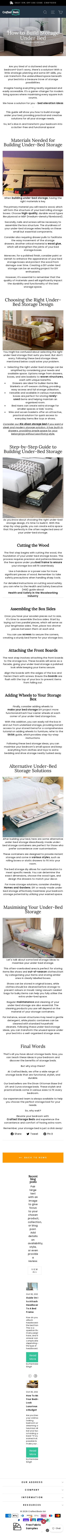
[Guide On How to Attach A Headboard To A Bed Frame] (33, 1286)
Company (32, 1489)
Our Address (32, 1482)
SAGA (11, 734)
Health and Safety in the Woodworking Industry (33, 594)
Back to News (35, 1157)
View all (34, 1270)
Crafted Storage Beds (21, 1119)
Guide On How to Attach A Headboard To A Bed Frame (34, 1305)
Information (32, 1497)
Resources (32, 1505)
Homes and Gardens (17, 887)
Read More (32, 1357)
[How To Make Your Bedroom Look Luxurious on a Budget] (33, 1384)
